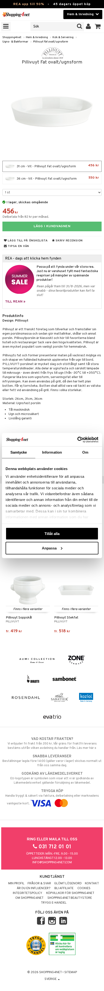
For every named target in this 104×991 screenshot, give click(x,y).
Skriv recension (69, 241)
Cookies (83, 888)
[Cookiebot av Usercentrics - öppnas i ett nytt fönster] (77, 439)
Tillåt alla (52, 534)
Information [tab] (52, 452)
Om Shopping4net (29, 898)
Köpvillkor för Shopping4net (70, 893)
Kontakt (92, 884)
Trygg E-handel (54, 903)
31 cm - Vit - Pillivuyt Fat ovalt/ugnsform (57, 166)
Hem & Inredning (37, 37)
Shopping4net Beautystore (69, 898)
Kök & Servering (63, 37)
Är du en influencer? (34, 888)
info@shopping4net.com (52, 862)
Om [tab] (85, 452)
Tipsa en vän (18, 246)
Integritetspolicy (27, 893)
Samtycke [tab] (18, 452)
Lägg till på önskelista (27, 241)
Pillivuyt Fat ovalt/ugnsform (50, 42)
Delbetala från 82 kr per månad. (25, 217)
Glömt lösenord (68, 884)
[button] (98, 26)
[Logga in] (88, 26)
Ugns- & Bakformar (15, 42)
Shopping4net (11, 37)
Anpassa (49, 548)
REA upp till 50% (28, 4)
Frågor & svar (39, 884)
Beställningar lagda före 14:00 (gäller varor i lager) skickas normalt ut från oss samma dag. (52, 760)
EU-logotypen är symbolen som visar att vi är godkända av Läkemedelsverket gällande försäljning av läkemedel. (52, 778)
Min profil (16, 884)
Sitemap (70, 972)
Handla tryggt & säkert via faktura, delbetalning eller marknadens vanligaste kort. (52, 797)
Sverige (51, 979)
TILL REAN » (15, 302)
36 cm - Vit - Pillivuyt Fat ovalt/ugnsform (57, 178)
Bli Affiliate (64, 888)
